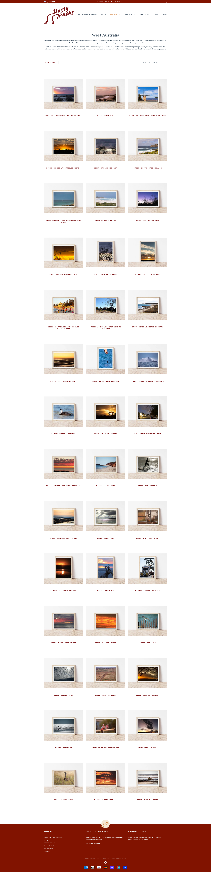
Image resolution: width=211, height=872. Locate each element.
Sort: (145, 62)
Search (106, 858)
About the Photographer (87, 14)
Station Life (144, 14)
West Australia (116, 14)
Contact (156, 14)
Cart (165, 14)
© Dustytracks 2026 (91, 858)
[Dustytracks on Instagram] (105, 863)
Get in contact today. (93, 843)
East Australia (131, 14)
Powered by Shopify (119, 858)
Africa (103, 14)
